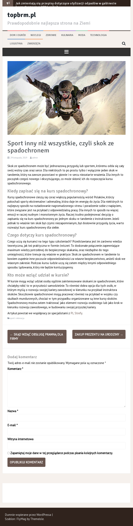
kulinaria (67, 35)
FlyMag (21, 519)
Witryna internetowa (20, 439)
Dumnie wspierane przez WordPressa (28, 515)
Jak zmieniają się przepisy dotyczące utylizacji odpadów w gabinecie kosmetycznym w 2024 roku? (66, 5)
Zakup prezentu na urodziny (99, 334)
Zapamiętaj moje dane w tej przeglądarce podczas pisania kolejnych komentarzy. (61, 453)
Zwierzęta (33, 43)
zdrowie (51, 35)
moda (81, 35)
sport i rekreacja (17, 318)
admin (35, 157)
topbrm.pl (21, 15)
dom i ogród (18, 35)
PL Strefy (76, 313)
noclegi (36, 35)
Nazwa (12, 411)
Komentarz (15, 369)
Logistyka (16, 43)
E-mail (12, 425)
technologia (98, 35)
